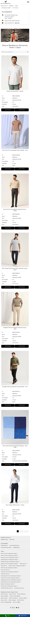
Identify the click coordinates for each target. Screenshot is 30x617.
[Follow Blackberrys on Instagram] (13, 608)
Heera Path (11, 539)
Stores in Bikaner (4, 596)
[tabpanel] (15, 35)
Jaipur (16, 5)
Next (25, 531)
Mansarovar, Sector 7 (6, 7)
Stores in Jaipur (4, 598)
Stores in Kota (4, 600)
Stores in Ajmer (4, 594)
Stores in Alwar (12, 594)
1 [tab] (14, 40)
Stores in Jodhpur (23, 598)
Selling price (15, 100)
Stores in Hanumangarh (15, 596)
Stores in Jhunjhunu (13, 598)
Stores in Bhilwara (21, 594)
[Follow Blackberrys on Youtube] (17, 608)
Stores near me (4, 5)
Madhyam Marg (4, 539)
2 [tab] (16, 40)
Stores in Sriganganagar (6, 602)
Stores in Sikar (20, 600)
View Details (8, 109)
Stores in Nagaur (12, 600)
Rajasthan (11, 5)
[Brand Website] (19, 608)
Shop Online (22, 109)
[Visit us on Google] (15, 608)
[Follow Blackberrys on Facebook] (11, 608)
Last (27, 531)
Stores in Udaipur (16, 602)
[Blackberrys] (5, 2)
